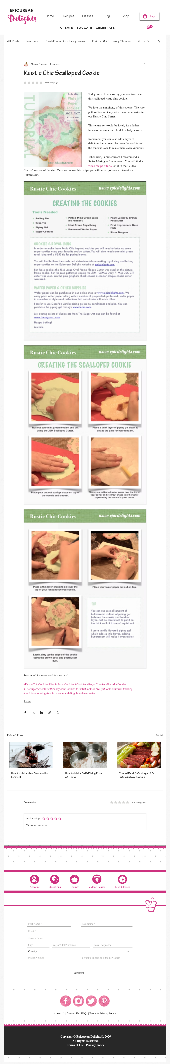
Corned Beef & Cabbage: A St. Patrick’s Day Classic (137, 775)
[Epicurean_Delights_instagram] (78, 1001)
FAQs (84, 1013)
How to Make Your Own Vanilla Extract (29, 775)
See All (159, 734)
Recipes (32, 41)
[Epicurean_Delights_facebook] (66, 1001)
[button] (149, 27)
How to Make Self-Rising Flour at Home (83, 775)
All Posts (13, 41)
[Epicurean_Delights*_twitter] (91, 1001)
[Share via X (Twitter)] (33, 712)
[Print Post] (57, 712)
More (141, 41)
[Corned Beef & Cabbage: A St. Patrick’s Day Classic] (139, 754)
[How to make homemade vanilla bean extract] (31, 754)
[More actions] (144, 64)
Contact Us (73, 1013)
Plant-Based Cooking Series (65, 41)
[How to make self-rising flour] (85, 754)
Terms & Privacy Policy (102, 1013)
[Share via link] (49, 712)
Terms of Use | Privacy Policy (85, 1045)
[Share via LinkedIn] (41, 712)
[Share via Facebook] (25, 712)
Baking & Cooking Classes (111, 41)
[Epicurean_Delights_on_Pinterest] (104, 1001)
